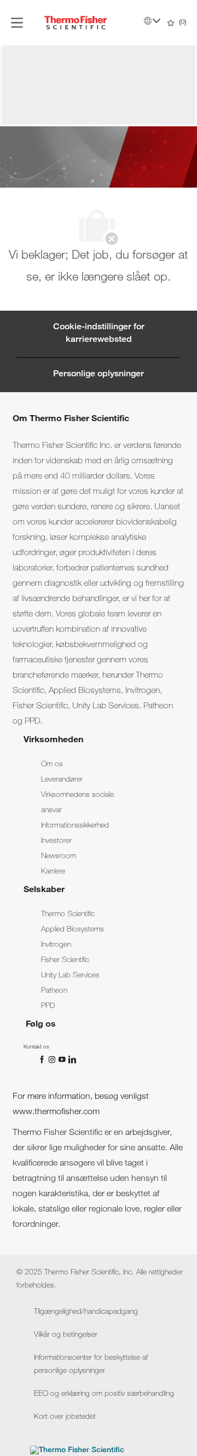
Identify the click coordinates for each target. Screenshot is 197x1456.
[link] (52, 764)
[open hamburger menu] (17, 23)
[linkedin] (72, 1060)
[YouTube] (63, 1060)
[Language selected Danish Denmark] (152, 21)
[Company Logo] (75, 23)
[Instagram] (53, 1060)
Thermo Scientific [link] (68, 914)
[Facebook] (43, 1060)
